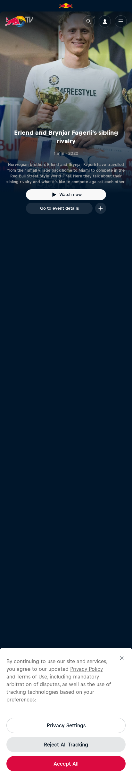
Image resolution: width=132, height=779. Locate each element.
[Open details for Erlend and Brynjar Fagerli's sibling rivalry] (66, 118)
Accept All (66, 764)
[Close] (121, 658)
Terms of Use (32, 676)
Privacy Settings (66, 725)
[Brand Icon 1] (66, 5)
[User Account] (105, 21)
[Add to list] (100, 208)
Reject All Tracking (66, 744)
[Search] (89, 21)
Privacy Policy (86, 669)
